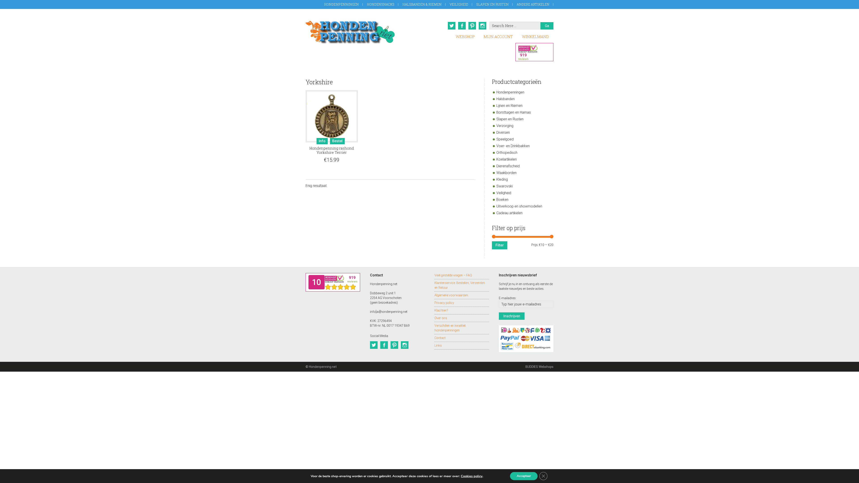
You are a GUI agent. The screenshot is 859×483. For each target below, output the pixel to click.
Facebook (462, 26)
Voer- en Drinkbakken (513, 146)
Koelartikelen (506, 159)
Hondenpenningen (341, 4)
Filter (499, 245)
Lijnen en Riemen (509, 106)
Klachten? (441, 310)
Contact (440, 338)
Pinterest (472, 26)
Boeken (502, 199)
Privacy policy (444, 303)
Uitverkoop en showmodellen (519, 206)
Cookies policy (472, 476)
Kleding (502, 179)
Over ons (440, 318)
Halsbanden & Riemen (422, 4)
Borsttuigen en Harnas (513, 112)
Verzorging (504, 126)
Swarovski (504, 186)
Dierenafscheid (508, 166)
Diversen (503, 132)
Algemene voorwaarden (451, 295)
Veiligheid (459, 4)
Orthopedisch (506, 152)
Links (438, 345)
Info (322, 141)
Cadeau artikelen (509, 213)
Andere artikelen (533, 4)
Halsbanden (505, 99)
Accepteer (524, 476)
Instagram (482, 26)
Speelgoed (505, 139)
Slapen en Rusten (492, 4)
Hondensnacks (380, 4)
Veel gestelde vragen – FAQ (453, 275)
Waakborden (506, 173)
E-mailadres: (507, 298)
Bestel (337, 141)
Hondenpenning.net (350, 31)
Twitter (451, 26)
